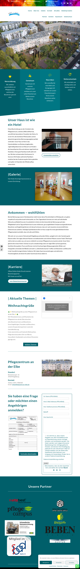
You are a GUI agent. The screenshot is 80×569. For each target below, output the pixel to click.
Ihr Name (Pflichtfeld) (51, 396)
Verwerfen (58, 562)
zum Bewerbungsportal (18, 281)
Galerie (43, 11)
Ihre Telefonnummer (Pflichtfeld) (54, 407)
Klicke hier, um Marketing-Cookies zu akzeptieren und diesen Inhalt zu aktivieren (57, 140)
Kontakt (49, 11)
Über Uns (36, 11)
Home (30, 11)
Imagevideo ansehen (51, 155)
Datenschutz (60, 566)
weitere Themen (30, 344)
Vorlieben (71, 562)
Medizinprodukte (66, 11)
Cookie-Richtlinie (52, 566)
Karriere (51, 17)
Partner (44, 17)
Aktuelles (57, 11)
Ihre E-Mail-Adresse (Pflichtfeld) (54, 401)
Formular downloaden (28, 454)
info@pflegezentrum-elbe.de (20, 384)
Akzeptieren (46, 562)
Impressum (65, 566)
